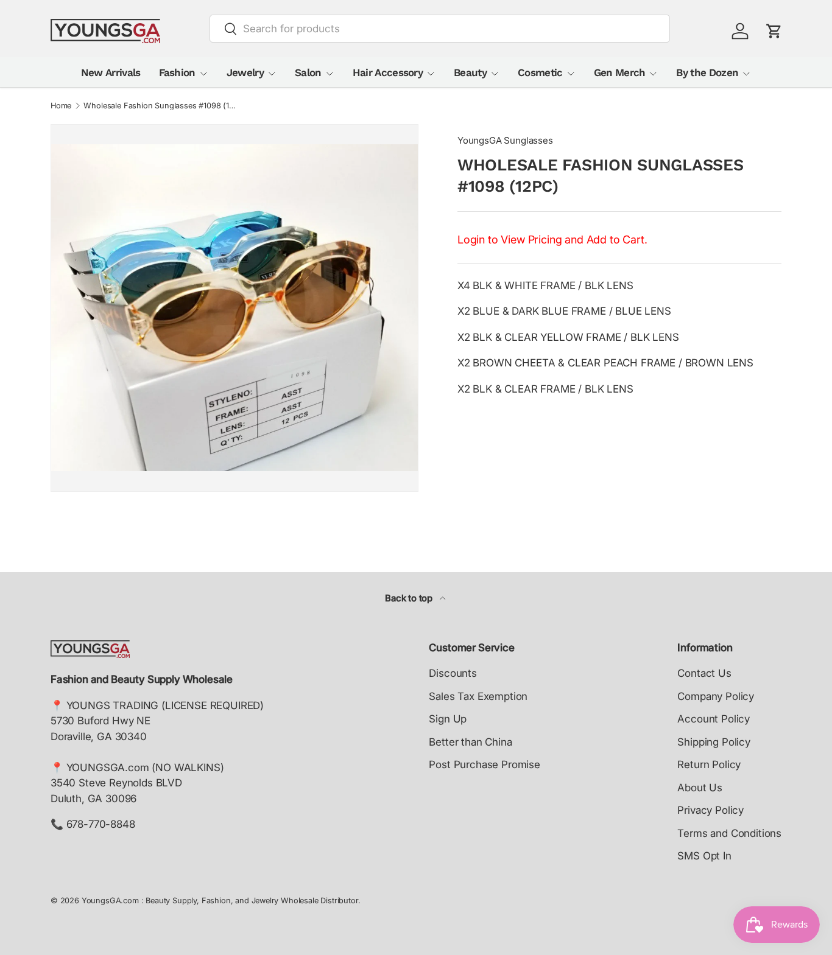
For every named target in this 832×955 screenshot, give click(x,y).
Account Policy (713, 719)
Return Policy (709, 764)
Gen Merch (620, 72)
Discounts (452, 673)
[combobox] (440, 28)
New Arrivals (111, 72)
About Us (699, 788)
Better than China (470, 742)
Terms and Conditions (729, 833)
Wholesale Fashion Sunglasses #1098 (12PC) (161, 106)
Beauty (470, 72)
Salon (308, 72)
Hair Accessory (388, 72)
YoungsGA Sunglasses (505, 140)
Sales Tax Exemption (478, 696)
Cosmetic (540, 72)
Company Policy (715, 696)
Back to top (410, 598)
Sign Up (448, 719)
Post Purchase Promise (484, 764)
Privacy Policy (710, 810)
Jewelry (245, 72)
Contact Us (704, 673)
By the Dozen (707, 72)
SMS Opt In (704, 856)
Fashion (177, 72)
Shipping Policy (713, 742)
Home (61, 106)
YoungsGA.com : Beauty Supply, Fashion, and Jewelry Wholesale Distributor (220, 900)
